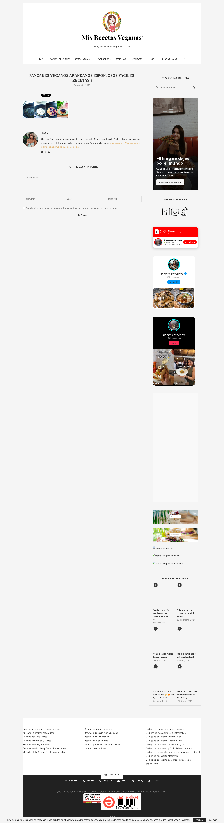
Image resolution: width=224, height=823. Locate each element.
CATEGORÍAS (103, 59)
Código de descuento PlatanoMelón (163, 736)
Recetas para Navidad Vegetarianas (102, 744)
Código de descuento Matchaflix (162, 756)
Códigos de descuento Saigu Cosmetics (166, 733)
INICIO (40, 59)
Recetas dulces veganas (96, 736)
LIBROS (152, 59)
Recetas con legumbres (96, 740)
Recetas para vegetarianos (36, 744)
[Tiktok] (180, 59)
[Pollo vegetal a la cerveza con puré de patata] (187, 595)
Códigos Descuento (60, 59)
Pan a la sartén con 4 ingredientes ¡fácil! (186, 655)
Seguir (174, 343)
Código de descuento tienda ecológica (165, 744)
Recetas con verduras (95, 748)
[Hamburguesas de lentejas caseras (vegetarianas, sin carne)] (163, 595)
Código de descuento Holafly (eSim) (164, 740)
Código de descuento (157, 748)
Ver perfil (174, 282)
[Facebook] (162, 59)
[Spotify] (176, 59)
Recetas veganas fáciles (35, 736)
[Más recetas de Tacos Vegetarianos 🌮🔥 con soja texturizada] (163, 677)
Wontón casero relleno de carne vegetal (163, 655)
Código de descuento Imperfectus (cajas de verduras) (173, 752)
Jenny (44, 133)
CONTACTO (137, 59)
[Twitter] (166, 59)
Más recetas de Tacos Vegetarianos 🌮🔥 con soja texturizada (163, 694)
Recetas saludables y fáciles (37, 740)
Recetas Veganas (83, 59)
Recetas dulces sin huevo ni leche (101, 733)
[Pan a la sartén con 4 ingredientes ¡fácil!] (187, 639)
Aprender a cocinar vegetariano (38, 733)
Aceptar (199, 820)
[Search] (184, 59)
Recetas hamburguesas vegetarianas (41, 729)
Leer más (212, 820)
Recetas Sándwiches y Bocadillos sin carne (44, 748)
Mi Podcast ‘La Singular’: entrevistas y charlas (45, 752)
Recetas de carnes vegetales (98, 729)
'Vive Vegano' (116, 143)
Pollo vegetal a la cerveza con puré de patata (186, 613)
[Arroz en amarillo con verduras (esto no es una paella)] (187, 677)
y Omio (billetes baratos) (180, 748)
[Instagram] (169, 59)
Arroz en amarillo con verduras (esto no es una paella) (187, 694)
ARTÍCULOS (121, 59)
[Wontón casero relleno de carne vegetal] (163, 639)
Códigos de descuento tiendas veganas (165, 729)
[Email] (173, 59)
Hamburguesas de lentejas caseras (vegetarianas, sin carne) (161, 614)
